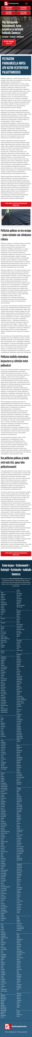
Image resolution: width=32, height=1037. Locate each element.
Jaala (2, 740)
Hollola (2, 695)
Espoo (2, 635)
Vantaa (18, 947)
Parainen (19, 659)
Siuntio (18, 828)
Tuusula (19, 906)
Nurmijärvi (19, 633)
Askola (2, 612)
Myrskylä (19, 600)
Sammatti (19, 798)
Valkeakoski (20, 939)
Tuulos (18, 902)
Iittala (2, 719)
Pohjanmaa (19, 696)
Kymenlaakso (4, 912)
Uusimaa (19, 930)
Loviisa (2, 978)
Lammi (2, 931)
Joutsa (2, 750)
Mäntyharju (19, 607)
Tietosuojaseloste (22, 1032)
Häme (2, 707)
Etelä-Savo (3, 640)
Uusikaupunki (20, 928)
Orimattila (19, 642)
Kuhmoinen (4, 893)
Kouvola (3, 885)
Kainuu (2, 776)
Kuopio (2, 895)
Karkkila (3, 803)
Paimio (18, 656)
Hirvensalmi (4, 693)
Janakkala (3, 744)
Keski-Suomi (4, 833)
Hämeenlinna (4, 712)
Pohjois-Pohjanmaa (21, 699)
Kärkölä (3, 917)
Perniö (18, 673)
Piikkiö (18, 689)
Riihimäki (19, 765)
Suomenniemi (20, 850)
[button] (26, 3)
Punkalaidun (20, 719)
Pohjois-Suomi (20, 703)
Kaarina (3, 773)
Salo (18, 793)
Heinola (3, 685)
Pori (18, 708)
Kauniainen (3, 815)
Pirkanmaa (19, 691)
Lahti (2, 924)
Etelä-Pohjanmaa (5, 638)
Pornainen (19, 709)
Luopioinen (3, 983)
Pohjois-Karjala (20, 698)
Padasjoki (19, 654)
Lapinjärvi (3, 932)
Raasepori (19, 747)
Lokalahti (3, 974)
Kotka (2, 883)
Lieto (2, 961)
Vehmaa (19, 956)
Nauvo (18, 619)
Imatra (2, 728)
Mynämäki (19, 598)
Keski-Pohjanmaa (5, 831)
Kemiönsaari (4, 825)
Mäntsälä (19, 602)
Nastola (18, 617)
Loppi (2, 976)
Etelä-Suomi (4, 642)
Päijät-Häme (20, 738)
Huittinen (3, 699)
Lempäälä (3, 954)
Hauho (2, 682)
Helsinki (3, 688)
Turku (18, 897)
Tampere (19, 872)
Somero (19, 836)
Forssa (2, 653)
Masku (2, 1002)
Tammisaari (19, 871)
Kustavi (3, 903)
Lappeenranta (4, 937)
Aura (2, 614)
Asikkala (3, 609)
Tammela (19, 869)
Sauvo (18, 803)
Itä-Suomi (3, 736)
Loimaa (2, 971)
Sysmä (18, 855)
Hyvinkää (3, 704)
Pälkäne (19, 739)
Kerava (2, 828)
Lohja (2, 967)
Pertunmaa (19, 676)
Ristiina (18, 770)
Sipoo (18, 825)
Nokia (18, 622)
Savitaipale (19, 805)
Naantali (19, 611)
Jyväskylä (3, 762)
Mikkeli (2, 1013)
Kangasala (3, 783)
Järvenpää (3, 769)
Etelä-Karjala (4, 637)
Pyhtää (18, 724)
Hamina (3, 665)
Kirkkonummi (4, 851)
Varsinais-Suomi (21, 952)
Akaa (2, 592)
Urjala (18, 918)
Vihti (18, 971)
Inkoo (2, 731)
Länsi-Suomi (4, 991)
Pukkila (18, 716)
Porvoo (18, 711)
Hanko (2, 670)
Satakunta (19, 801)
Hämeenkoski (4, 709)
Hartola (2, 673)
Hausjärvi (3, 683)
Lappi (2, 939)
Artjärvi (2, 607)
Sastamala (19, 800)
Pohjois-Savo (20, 701)
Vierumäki (19, 969)
